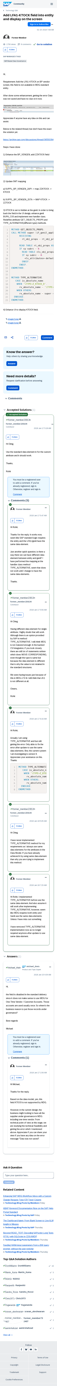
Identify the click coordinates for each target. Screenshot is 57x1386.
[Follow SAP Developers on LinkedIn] (36, 1349)
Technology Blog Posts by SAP (19, 1215)
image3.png (13, 323)
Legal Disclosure (43, 1365)
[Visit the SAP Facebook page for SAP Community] (21, 1349)
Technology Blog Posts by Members (22, 1203)
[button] (5, 49)
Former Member (19, 38)
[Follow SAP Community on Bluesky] (26, 1349)
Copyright (14, 1365)
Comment (47, 338)
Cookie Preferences (14, 1380)
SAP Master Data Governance (15, 61)
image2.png (13, 319)
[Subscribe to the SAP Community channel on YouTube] (31, 1349)
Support (42, 1372)
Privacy (14, 1358)
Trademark (14, 1372)
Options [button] (52, 24)
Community (19, 4)
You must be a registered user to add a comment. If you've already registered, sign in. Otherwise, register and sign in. (27, 484)
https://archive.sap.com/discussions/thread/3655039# (28, 139)
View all (6, 1335)
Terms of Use (42, 1358)
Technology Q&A (12, 10)
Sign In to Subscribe (39, 24)
